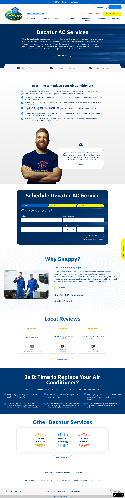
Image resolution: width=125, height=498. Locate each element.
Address (24, 216)
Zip (78, 225)
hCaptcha (100, 239)
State (65, 225)
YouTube (16, 491)
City (22, 225)
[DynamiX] (115, 491)
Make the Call (62, 55)
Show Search (83, 14)
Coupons (115, 7)
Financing (100, 7)
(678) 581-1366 (94, 14)
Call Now (61, 288)
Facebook (6, 491)
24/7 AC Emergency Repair (68, 267)
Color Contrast (69, 496)
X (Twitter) (11, 491)
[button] (103, 18)
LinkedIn (20, 491)
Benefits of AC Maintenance (69, 295)
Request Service (112, 14)
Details (94, 236)
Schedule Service (62, 457)
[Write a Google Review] (28, 329)
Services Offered (63, 301)
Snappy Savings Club (35, 14)
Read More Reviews (62, 360)
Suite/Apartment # (69, 216)
